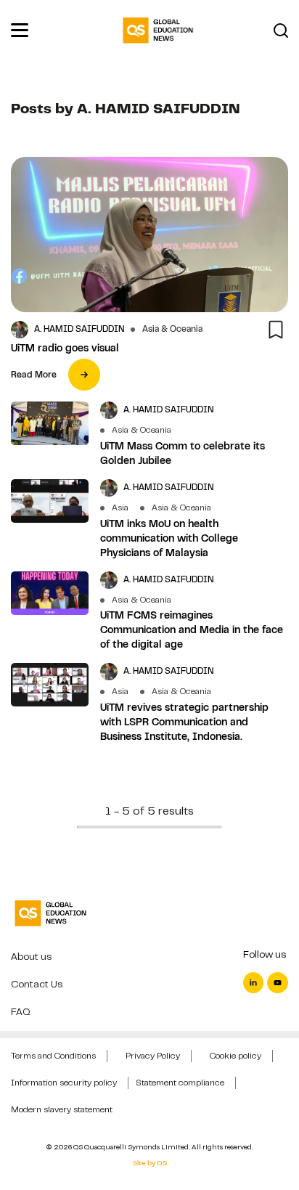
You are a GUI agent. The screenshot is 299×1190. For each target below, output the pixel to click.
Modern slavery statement (61, 1109)
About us (31, 956)
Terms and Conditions (53, 1055)
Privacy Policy (153, 1055)
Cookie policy (235, 1055)
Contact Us (36, 984)
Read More (34, 374)
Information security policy (64, 1082)
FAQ (20, 1012)
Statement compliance (180, 1082)
